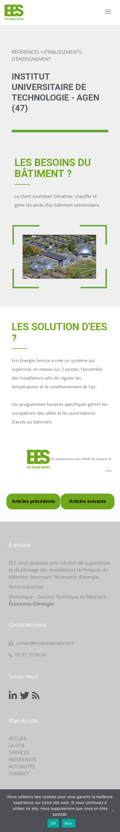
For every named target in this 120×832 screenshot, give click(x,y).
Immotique (21, 597)
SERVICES (19, 752)
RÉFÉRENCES (25, 52)
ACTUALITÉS (22, 766)
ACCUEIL (18, 738)
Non (69, 823)
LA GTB (16, 745)
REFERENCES (22, 759)
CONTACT (19, 773)
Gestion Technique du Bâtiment (72, 597)
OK (53, 823)
